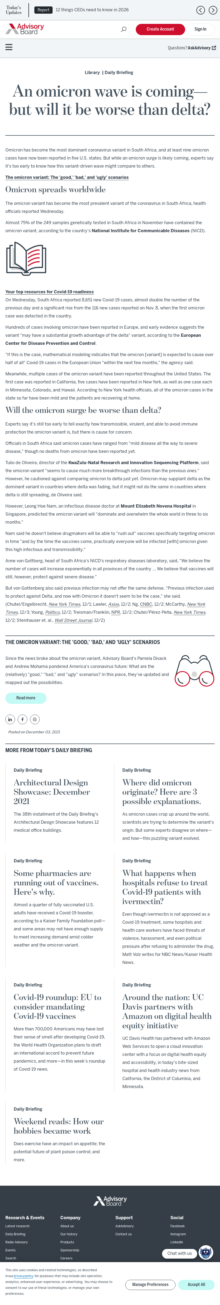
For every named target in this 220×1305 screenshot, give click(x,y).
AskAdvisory (199, 48)
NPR (115, 613)
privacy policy (23, 1276)
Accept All (196, 1285)
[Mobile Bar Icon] (8, 47)
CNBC (146, 604)
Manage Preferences (150, 1285)
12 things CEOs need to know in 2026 (92, 10)
